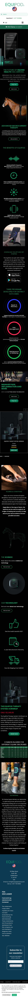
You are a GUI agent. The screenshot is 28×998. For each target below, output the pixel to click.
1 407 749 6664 (17, 18)
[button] (27, 410)
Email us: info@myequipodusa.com (14, 882)
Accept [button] (14, 995)
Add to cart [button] (14, 450)
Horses (14, 443)
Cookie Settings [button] (6, 995)
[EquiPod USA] (14, 3)
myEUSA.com (6, 911)
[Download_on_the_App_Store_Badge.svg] (14, 273)
